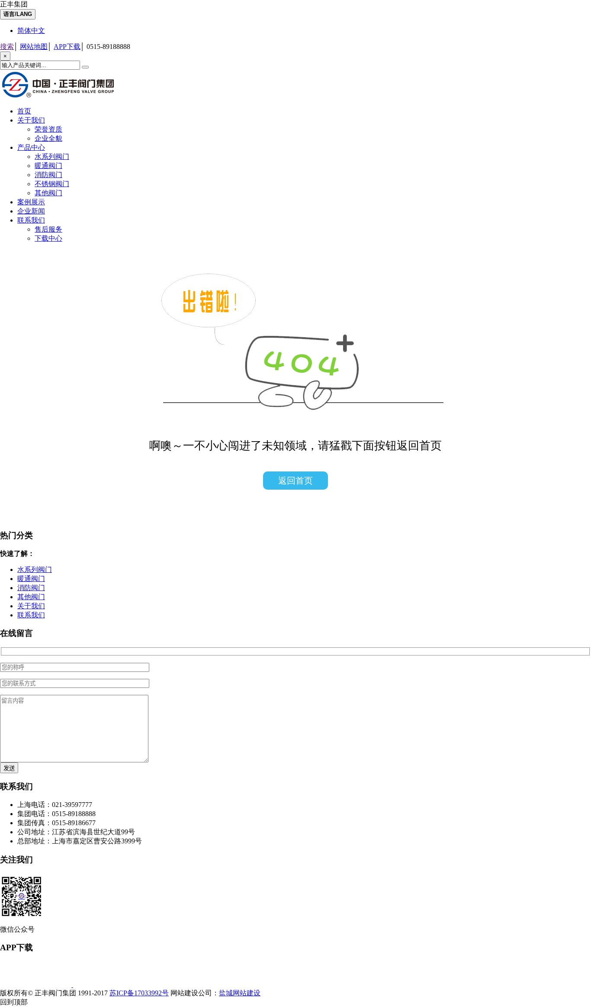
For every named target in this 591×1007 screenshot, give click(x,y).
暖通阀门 (48, 165)
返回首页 (295, 480)
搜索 (7, 46)
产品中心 (31, 147)
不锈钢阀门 (52, 183)
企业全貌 (48, 138)
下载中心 (48, 238)
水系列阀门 (52, 156)
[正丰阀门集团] (60, 97)
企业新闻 (31, 211)
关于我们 (31, 120)
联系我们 (31, 220)
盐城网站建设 (239, 993)
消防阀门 (48, 174)
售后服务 (48, 229)
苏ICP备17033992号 (139, 993)
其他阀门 (48, 193)
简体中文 (31, 30)
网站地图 (34, 46)
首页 (24, 111)
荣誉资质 (48, 129)
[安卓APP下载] (109, 984)
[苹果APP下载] (36, 984)
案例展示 (31, 202)
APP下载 (67, 46)
